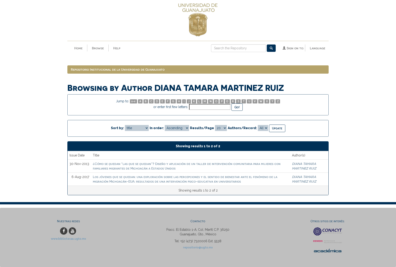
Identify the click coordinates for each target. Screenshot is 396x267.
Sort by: (117, 128)
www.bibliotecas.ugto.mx (68, 238)
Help (116, 48)
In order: (157, 128)
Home (78, 48)
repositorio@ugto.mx (198, 247)
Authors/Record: (242, 128)
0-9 (133, 101)
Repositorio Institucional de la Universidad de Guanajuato (118, 69)
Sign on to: (295, 48)
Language (317, 48)
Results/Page (202, 128)
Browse (98, 48)
